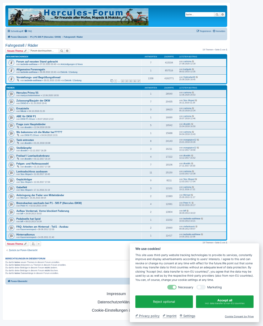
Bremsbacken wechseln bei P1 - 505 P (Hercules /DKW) (49, 203)
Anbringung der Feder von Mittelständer (40, 195)
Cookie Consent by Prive (239, 316)
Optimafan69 (189, 77)
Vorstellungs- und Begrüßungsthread (38, 77)
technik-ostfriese (29, 64)
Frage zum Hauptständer (31, 124)
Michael (24, 198)
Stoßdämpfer (24, 147)
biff (21, 213)
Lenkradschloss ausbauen (32, 171)
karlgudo (187, 69)
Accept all (225, 301)
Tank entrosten (25, 140)
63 (123, 81)
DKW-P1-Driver (27, 119)
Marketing (214, 287)
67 (139, 81)
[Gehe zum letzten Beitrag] (193, 61)
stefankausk (189, 226)
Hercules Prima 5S (27, 92)
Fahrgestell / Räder (21, 45)
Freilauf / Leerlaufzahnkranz (33, 155)
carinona (187, 61)
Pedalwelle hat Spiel (28, 218)
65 (131, 81)
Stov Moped (188, 100)
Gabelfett (21, 187)
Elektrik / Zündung (68, 72)
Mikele (23, 111)
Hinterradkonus (25, 234)
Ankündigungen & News (71, 64)
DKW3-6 (24, 103)
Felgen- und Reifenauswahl (32, 163)
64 (127, 81)
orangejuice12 (189, 140)
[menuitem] (28, 31)
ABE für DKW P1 (26, 116)
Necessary (185, 287)
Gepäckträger (24, 179)
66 (135, 81)
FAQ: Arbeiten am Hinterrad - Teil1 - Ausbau (42, 226)
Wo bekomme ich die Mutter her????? (39, 132)
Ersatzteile (22, 108)
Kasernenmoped (28, 229)
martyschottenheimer (30, 95)
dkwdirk (28, 127)
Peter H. (24, 206)
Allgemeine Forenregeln (30, 69)
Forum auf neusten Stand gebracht (37, 61)
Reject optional (164, 302)
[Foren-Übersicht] (78, 16)
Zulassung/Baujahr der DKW (33, 100)
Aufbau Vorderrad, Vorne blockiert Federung (42, 211)
